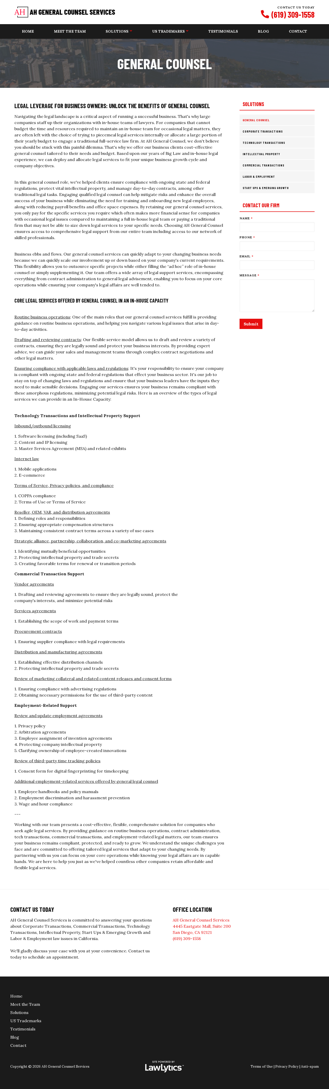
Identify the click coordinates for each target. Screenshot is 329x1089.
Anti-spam (310, 1066)
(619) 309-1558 (293, 14)
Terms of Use (262, 1066)
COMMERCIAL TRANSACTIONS (263, 165)
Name (246, 218)
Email (246, 256)
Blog (263, 31)
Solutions (117, 31)
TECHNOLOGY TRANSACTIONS (264, 142)
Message (249, 275)
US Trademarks (168, 31)
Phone (247, 237)
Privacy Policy (286, 1066)
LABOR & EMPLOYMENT (259, 176)
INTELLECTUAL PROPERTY (261, 154)
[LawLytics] (164, 1067)
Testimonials (223, 31)
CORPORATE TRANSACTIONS (263, 131)
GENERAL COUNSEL (256, 120)
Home (28, 31)
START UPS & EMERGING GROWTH (266, 188)
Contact (298, 31)
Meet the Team (70, 31)
